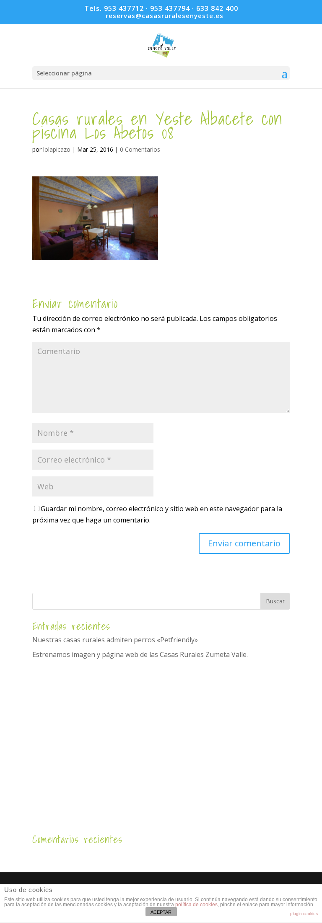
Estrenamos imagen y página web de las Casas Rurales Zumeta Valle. (140, 654)
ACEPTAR (161, 912)
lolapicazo (56, 149)
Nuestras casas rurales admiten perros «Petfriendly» (115, 639)
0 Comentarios (140, 149)
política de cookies (196, 904)
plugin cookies (304, 913)
